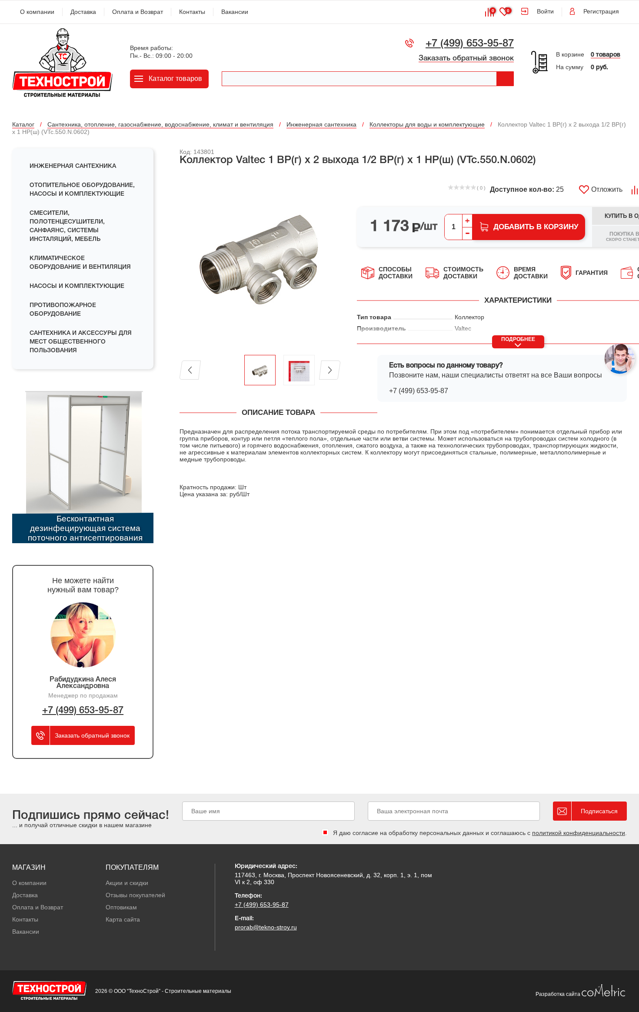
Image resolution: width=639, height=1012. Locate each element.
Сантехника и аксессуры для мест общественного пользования (81, 342)
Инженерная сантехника (73, 166)
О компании (37, 11)
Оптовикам (121, 907)
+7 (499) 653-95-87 (470, 44)
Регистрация (601, 11)
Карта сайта (123, 919)
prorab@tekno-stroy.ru (266, 927)
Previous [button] (190, 370)
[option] (260, 261)
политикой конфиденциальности (578, 832)
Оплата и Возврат (137, 11)
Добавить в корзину (536, 227)
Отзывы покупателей (135, 895)
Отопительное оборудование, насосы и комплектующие (82, 190)
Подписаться (599, 811)
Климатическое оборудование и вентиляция (80, 263)
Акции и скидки (127, 882)
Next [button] (329, 370)
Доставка (83, 11)
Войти (545, 11)
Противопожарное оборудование (63, 310)
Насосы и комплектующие (77, 286)
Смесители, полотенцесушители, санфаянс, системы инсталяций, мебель (67, 226)
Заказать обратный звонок (466, 58)
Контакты (192, 11)
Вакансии (234, 11)
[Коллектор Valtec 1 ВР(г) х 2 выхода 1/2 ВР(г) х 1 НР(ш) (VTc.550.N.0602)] (260, 261)
